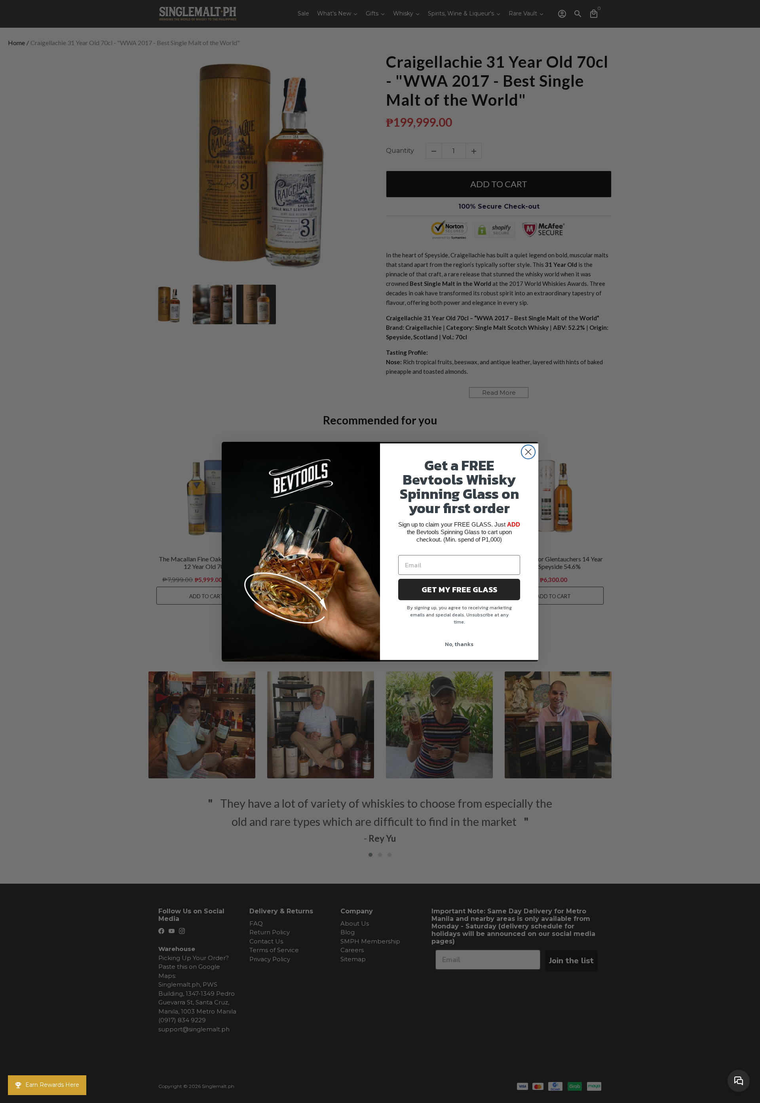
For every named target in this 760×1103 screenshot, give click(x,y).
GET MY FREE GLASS (459, 589)
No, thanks (459, 644)
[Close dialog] (528, 452)
